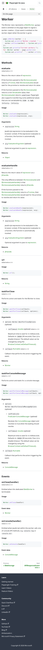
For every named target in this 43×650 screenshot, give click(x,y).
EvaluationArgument (16, 143)
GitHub (4, 624)
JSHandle (5, 175)
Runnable (16, 349)
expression (27, 75)
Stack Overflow (7, 603)
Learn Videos (6, 588)
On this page (8, 14)
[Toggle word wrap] (35, 38)
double (20, 329)
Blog (3, 630)
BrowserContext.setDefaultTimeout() (22, 344)
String (17, 126)
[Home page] (3, 9)
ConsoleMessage (22, 416)
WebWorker (29, 25)
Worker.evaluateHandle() (11, 182)
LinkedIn (5, 612)
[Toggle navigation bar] (3, 2)
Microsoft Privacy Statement (12, 636)
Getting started (7, 582)
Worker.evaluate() (30, 80)
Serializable (16, 92)
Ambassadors (7, 633)
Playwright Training (9, 585)
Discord (5, 606)
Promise (12, 83)
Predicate (11, 416)
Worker (7, 365)
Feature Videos (7, 591)
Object (7, 157)
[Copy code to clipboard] (39, 38)
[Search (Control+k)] (39, 3)
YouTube (5, 627)
